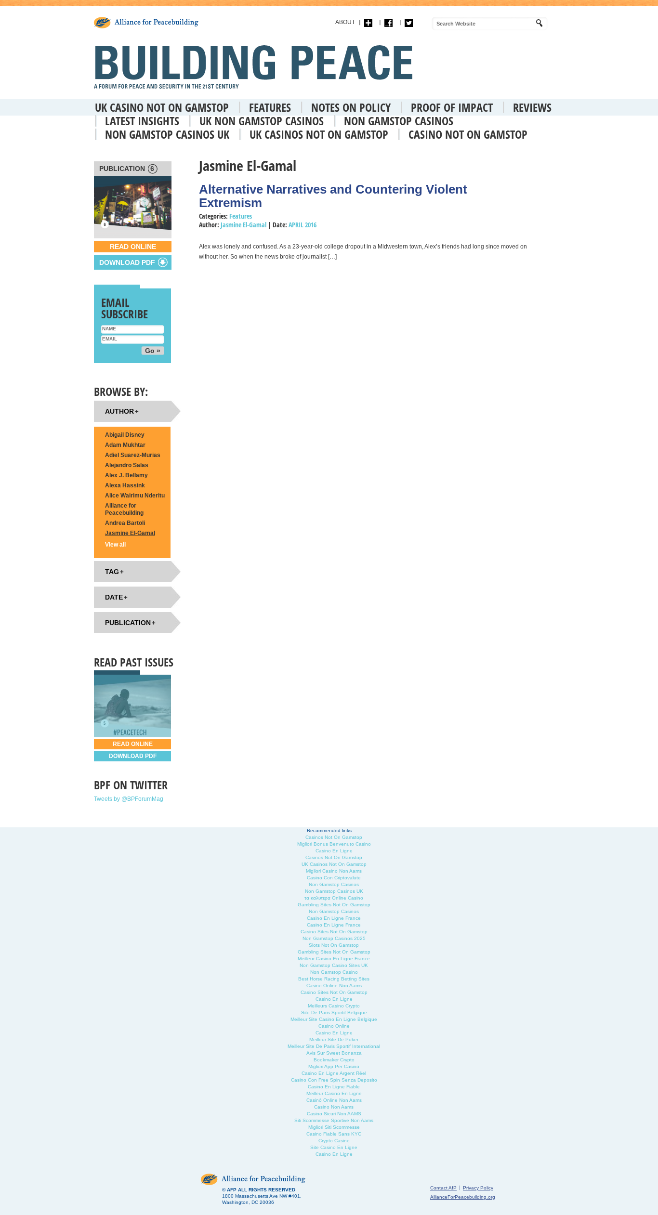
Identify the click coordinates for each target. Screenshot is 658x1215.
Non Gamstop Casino (334, 972)
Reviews (532, 107)
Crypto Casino (334, 1140)
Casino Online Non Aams (334, 985)
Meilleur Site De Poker (333, 1039)
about (345, 22)
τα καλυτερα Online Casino (333, 898)
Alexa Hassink (125, 485)
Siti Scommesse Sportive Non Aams (333, 1120)
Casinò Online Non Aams (334, 1100)
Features (270, 107)
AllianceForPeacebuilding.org (462, 1197)
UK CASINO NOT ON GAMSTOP (162, 107)
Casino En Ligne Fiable (334, 1086)
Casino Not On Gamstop (467, 134)
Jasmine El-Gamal (243, 224)
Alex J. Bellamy (126, 475)
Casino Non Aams (334, 1107)
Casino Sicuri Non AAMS (334, 1113)
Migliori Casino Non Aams (334, 871)
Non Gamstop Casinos (398, 121)
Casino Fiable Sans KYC (333, 1134)
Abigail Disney (125, 434)
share (368, 23)
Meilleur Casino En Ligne (334, 1093)
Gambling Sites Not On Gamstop (334, 904)
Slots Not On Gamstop (334, 945)
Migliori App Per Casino (333, 1066)
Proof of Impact (452, 107)
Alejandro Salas (126, 465)
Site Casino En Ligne (333, 1147)
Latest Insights (142, 121)
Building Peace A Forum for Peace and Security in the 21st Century (255, 67)
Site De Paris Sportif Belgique (334, 1012)
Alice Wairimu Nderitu (135, 495)
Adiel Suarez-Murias (132, 455)
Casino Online (334, 1026)
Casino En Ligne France (334, 918)
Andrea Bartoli (125, 523)
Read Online (133, 246)
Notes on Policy (351, 107)
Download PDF (133, 756)
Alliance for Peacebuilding (124, 509)
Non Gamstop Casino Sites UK (334, 965)
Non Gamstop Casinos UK (167, 134)
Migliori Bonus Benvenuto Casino (334, 844)
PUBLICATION (126, 168)
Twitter (409, 23)
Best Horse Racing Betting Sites (333, 978)
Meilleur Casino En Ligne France (334, 958)
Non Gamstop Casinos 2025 (334, 938)
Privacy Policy (478, 1187)
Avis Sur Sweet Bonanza (334, 1053)
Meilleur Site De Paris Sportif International (334, 1046)
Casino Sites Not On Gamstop (334, 931)
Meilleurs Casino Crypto (334, 1005)
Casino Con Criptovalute (334, 877)
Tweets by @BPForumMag (128, 799)
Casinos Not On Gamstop (333, 837)
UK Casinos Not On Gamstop (334, 864)
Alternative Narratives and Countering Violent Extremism (333, 196)
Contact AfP (443, 1187)
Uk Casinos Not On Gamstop (319, 134)
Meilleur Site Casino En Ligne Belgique (333, 1019)
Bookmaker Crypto (334, 1059)
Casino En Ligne (334, 850)
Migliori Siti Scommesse (334, 1127)
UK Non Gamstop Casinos (261, 121)
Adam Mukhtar (125, 445)
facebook (388, 23)
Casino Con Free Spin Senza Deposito (334, 1080)
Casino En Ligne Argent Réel (334, 1073)
